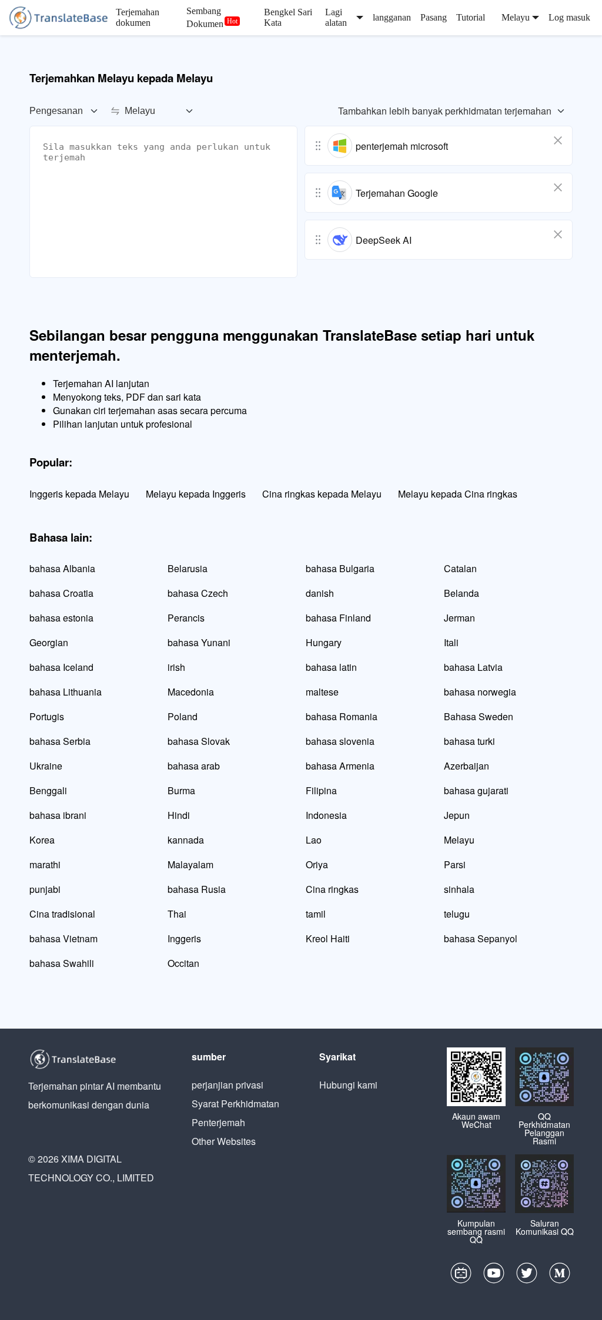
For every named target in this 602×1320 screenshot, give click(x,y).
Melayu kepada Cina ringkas (457, 494)
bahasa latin (331, 667)
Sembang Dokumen (204, 17)
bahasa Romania (341, 716)
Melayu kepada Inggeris (196, 494)
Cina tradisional (62, 914)
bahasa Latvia (473, 667)
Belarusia (188, 568)
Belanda (461, 593)
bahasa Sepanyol (480, 938)
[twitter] (526, 1275)
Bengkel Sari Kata (288, 17)
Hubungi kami (348, 1084)
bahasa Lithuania (65, 691)
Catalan (460, 568)
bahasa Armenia (340, 765)
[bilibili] (460, 1275)
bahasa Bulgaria (340, 568)
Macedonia (191, 691)
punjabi (45, 889)
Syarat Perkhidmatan (235, 1103)
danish (320, 593)
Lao (314, 840)
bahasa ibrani (57, 815)
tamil (316, 914)
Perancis (186, 617)
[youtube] (493, 1275)
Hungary (324, 642)
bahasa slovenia (340, 741)
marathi (45, 864)
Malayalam (190, 864)
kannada (186, 840)
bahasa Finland (338, 617)
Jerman (459, 617)
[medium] (559, 1275)
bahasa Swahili (61, 963)
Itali (451, 642)
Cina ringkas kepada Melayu (322, 494)
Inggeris (184, 938)
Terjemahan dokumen (137, 17)
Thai (177, 914)
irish (176, 667)
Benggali (48, 790)
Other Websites (224, 1141)
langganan (392, 17)
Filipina (321, 790)
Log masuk (569, 17)
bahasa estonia (61, 617)
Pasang (433, 17)
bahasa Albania (62, 568)
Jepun (457, 815)
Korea (42, 840)
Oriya (317, 864)
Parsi (455, 864)
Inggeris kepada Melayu (79, 494)
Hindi (179, 815)
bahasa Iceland (61, 667)
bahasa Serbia (60, 741)
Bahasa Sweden (478, 716)
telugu (457, 914)
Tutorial (470, 17)
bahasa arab (194, 765)
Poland (183, 716)
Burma (181, 790)
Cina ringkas (332, 889)
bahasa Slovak (199, 741)
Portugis (46, 716)
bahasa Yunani (199, 642)
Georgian (48, 642)
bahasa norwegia (480, 691)
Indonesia (326, 815)
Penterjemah (218, 1122)
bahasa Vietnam (63, 938)
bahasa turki (469, 741)
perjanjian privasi (227, 1084)
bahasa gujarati (476, 790)
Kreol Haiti (328, 938)
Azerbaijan (466, 765)
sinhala (459, 889)
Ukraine (45, 765)
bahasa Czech (198, 593)
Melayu (459, 840)
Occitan (183, 963)
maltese (322, 691)
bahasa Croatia (61, 593)
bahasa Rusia (197, 889)
